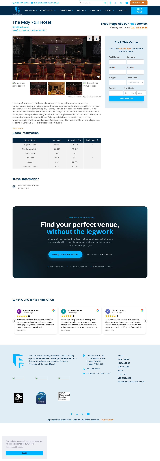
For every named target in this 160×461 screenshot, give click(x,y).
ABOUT (121, 355)
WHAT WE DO (124, 359)
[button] (145, 321)
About (108, 10)
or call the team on (98, 254)
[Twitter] (121, 2)
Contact (122, 10)
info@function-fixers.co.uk (46, 2)
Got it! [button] (24, 453)
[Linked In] (115, 3)
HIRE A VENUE (124, 363)
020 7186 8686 (22, 2)
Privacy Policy (107, 419)
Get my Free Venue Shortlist (65, 254)
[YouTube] (126, 2)
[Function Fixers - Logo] (18, 10)
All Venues (30, 10)
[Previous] (89, 38)
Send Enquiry (126, 98)
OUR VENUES (123, 366)
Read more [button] (21, 331)
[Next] (96, 38)
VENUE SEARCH (125, 378)
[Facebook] (110, 3)
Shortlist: (139, 3)
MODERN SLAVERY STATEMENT (131, 381)
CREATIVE (94, 10)
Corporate (65, 10)
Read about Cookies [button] (14, 447)
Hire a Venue (139, 10)
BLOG (120, 370)
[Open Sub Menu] (36, 10)
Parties (80, 10)
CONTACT (122, 374)
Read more (18, 128)
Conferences (47, 10)
